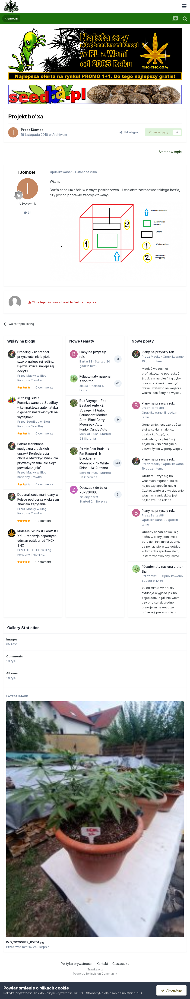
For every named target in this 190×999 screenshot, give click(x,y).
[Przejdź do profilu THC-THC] (12, 533)
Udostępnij (130, 132)
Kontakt (102, 964)
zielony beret (88, 497)
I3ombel (37, 130)
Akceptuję (173, 990)
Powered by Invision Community (95, 973)
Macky (31, 375)
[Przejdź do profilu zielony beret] (74, 490)
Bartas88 (85, 361)
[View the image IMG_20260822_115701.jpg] (95, 819)
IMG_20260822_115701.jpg (25, 942)
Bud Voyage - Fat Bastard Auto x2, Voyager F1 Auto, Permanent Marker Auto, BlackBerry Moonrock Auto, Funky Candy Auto (93, 415)
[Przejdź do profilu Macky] (12, 354)
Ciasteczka (120, 964)
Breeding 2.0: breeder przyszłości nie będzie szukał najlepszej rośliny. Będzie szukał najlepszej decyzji (35, 361)
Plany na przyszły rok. (158, 352)
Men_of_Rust (88, 434)
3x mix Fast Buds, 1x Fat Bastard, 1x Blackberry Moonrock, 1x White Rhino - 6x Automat (94, 458)
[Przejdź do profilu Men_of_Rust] (74, 403)
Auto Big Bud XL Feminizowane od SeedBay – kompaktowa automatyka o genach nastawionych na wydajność (37, 407)
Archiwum (59, 135)
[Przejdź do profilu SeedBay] (12, 400)
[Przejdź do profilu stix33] (74, 378)
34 (29, 212)
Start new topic (170, 152)
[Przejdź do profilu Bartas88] (74, 354)
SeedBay (32, 421)
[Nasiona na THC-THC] (95, 54)
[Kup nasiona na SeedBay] (95, 94)
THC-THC (33, 550)
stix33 (83, 386)
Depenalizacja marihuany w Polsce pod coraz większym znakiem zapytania (38, 499)
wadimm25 (23, 947)
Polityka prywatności (76, 964)
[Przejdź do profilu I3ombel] (13, 132)
